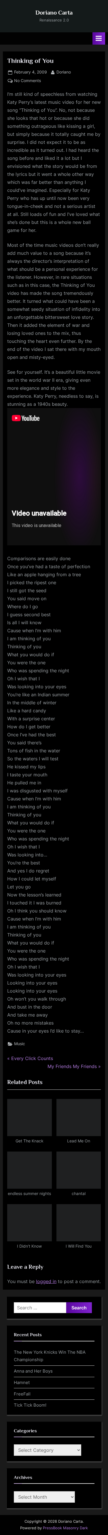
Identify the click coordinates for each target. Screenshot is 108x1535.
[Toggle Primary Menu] (98, 38)
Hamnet (22, 1382)
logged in (46, 1281)
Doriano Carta (54, 12)
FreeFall (22, 1394)
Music (19, 1043)
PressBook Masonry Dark (65, 1528)
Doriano (63, 71)
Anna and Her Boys (33, 1371)
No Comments (27, 81)
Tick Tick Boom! (30, 1405)
